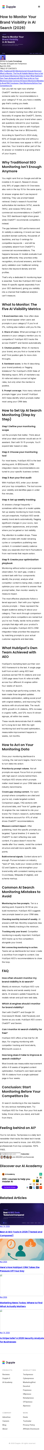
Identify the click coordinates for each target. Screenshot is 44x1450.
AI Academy (7, 1382)
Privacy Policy (29, 1425)
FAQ (8, 83)
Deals (25, 1417)
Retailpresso (28, 1398)
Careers (5, 1421)
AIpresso (26, 1406)
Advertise (6, 1417)
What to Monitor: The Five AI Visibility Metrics (17, 73)
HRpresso (27, 1394)
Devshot (26, 1386)
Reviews (6, 1374)
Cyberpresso (28, 1378)
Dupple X (6, 1378)
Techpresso (28, 1374)
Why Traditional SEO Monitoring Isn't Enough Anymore (20, 71)
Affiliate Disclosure (31, 1429)
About (4, 1429)
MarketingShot (29, 1382)
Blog (4, 1425)
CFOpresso (27, 1402)
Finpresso (27, 1390)
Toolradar (27, 1421)
